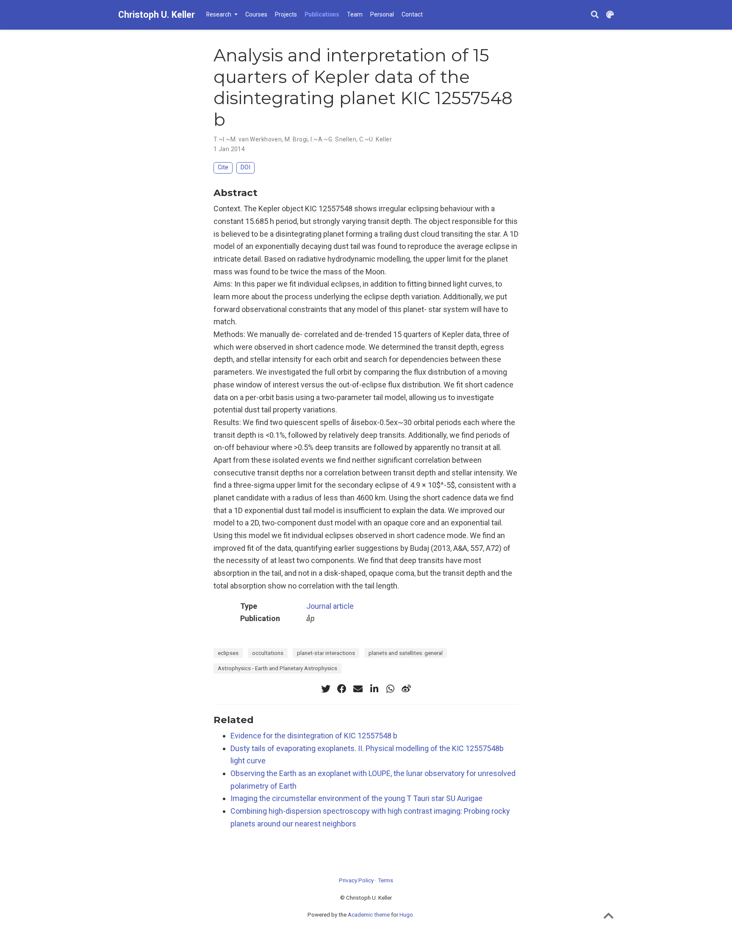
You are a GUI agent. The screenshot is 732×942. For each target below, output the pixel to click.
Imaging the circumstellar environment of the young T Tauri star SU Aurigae (356, 798)
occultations (267, 652)
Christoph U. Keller (156, 14)
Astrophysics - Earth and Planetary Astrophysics (277, 668)
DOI (245, 167)
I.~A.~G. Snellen (333, 139)
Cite (223, 167)
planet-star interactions (326, 652)
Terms (385, 880)
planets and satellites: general (406, 652)
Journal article (330, 606)
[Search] (595, 15)
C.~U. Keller (375, 139)
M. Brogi (296, 139)
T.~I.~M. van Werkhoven (248, 139)
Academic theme (369, 914)
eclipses (228, 652)
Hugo (406, 914)
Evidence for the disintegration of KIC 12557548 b (313, 735)
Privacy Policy (356, 880)
